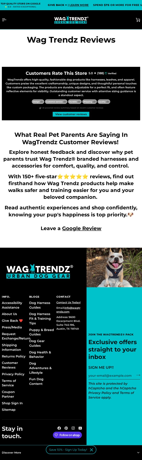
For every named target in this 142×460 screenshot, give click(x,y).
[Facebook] (59, 428)
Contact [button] (63, 296)
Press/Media (12, 327)
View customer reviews (71, 114)
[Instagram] (73, 428)
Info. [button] (6, 296)
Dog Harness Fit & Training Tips (40, 318)
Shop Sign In (12, 403)
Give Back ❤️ (12, 320)
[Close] (91, 449)
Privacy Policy (99, 393)
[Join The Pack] (137, 375)
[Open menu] (7, 19)
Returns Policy (14, 356)
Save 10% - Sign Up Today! (68, 449)
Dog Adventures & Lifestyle (40, 368)
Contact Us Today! (68, 302)
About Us (9, 314)
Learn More (79, 5)
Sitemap (9, 410)
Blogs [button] (34, 296)
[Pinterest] (66, 428)
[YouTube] (80, 428)
